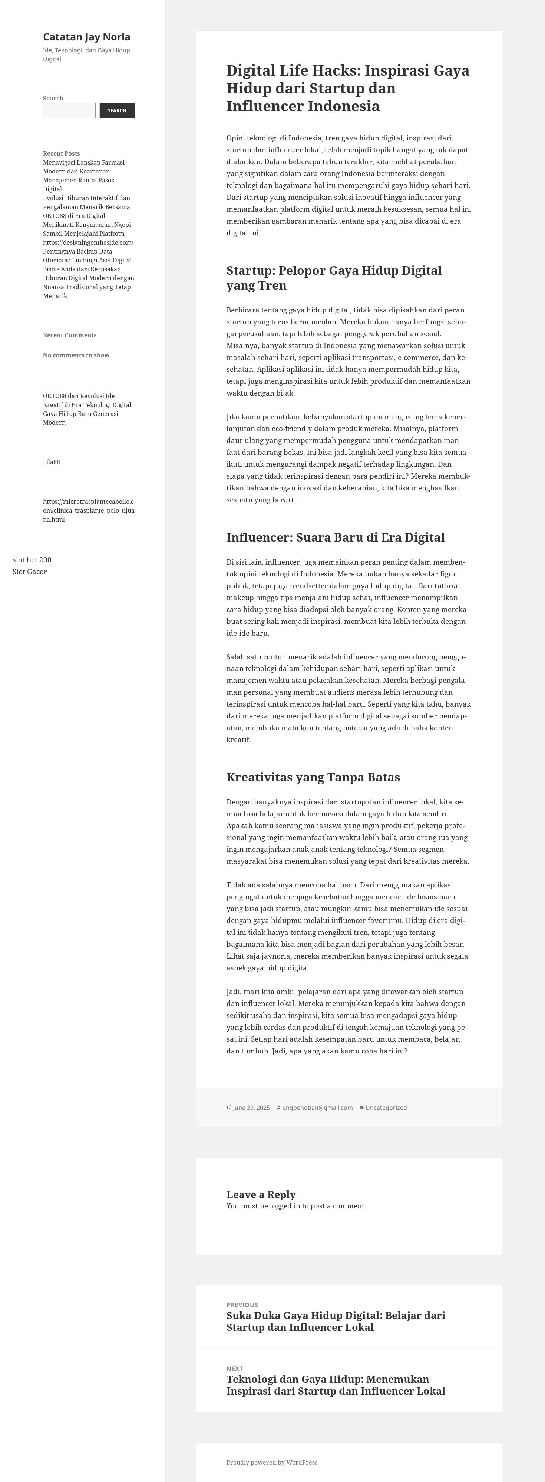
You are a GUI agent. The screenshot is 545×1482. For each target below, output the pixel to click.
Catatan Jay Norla (87, 36)
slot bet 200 (32, 560)
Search (53, 98)
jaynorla (276, 956)
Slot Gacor (30, 571)
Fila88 (51, 462)
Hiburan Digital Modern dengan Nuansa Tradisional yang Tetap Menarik (88, 287)
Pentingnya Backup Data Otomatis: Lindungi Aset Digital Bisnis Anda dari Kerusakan (87, 260)
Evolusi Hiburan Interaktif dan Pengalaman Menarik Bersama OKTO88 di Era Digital (86, 207)
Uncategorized (386, 1108)
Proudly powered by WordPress (272, 1462)
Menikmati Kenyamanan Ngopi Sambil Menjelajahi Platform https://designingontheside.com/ (88, 234)
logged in (285, 1206)
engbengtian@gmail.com (318, 1108)
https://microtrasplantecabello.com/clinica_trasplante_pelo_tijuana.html (89, 510)
